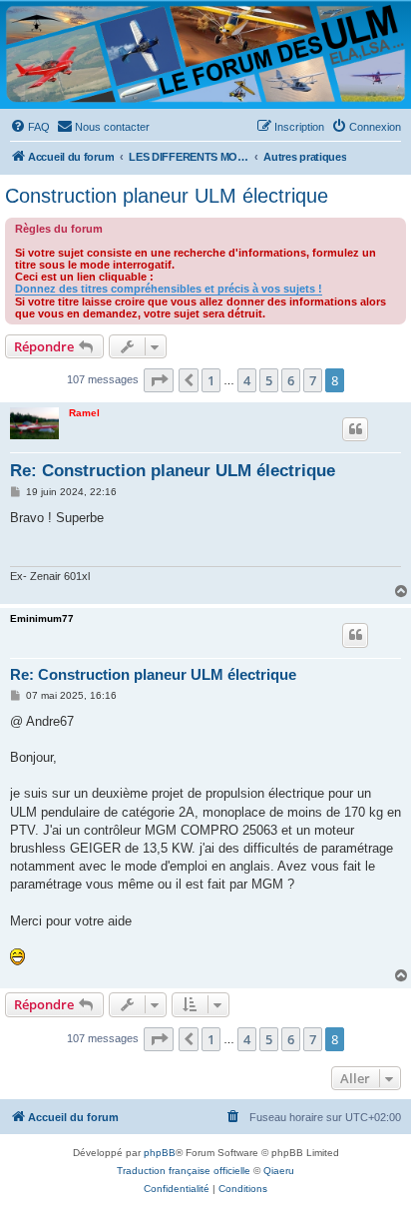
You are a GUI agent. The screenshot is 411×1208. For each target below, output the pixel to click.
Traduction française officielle (183, 1170)
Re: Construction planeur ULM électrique (172, 470)
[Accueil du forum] (205, 54)
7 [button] (312, 380)
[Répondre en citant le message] (355, 429)
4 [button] (246, 380)
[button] (159, 380)
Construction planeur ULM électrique (166, 196)
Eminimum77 (42, 618)
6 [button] (290, 380)
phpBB (160, 1152)
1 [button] (210, 380)
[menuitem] (30, 127)
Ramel (84, 412)
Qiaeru (278, 1170)
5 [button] (268, 380)
